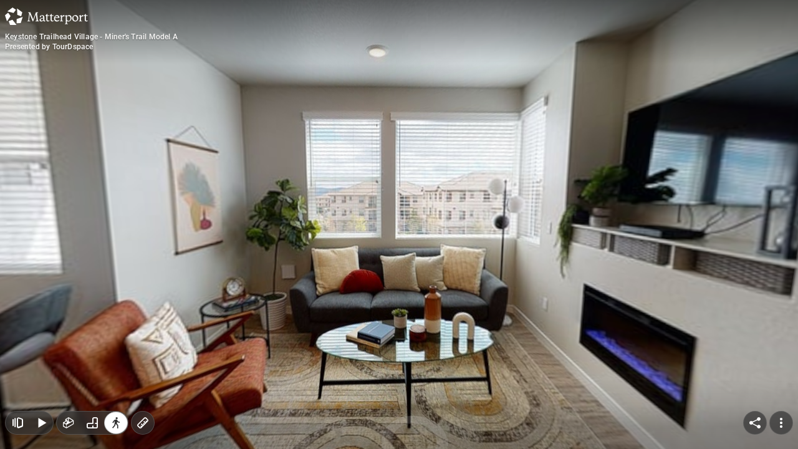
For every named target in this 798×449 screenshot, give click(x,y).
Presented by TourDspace (49, 46)
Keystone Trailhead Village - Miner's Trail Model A (91, 36)
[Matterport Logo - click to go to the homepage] (46, 16)
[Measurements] (143, 423)
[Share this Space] (755, 423)
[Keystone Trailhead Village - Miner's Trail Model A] (399, 224)
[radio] (68, 423)
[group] (92, 423)
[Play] (41, 423)
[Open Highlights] (17, 423)
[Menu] (781, 423)
